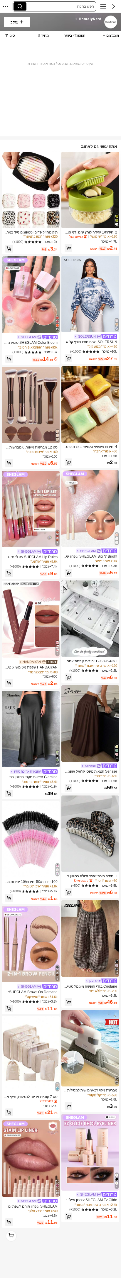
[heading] (68, 19)
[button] (113, 6)
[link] (110, 22)
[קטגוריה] (103, 6)
